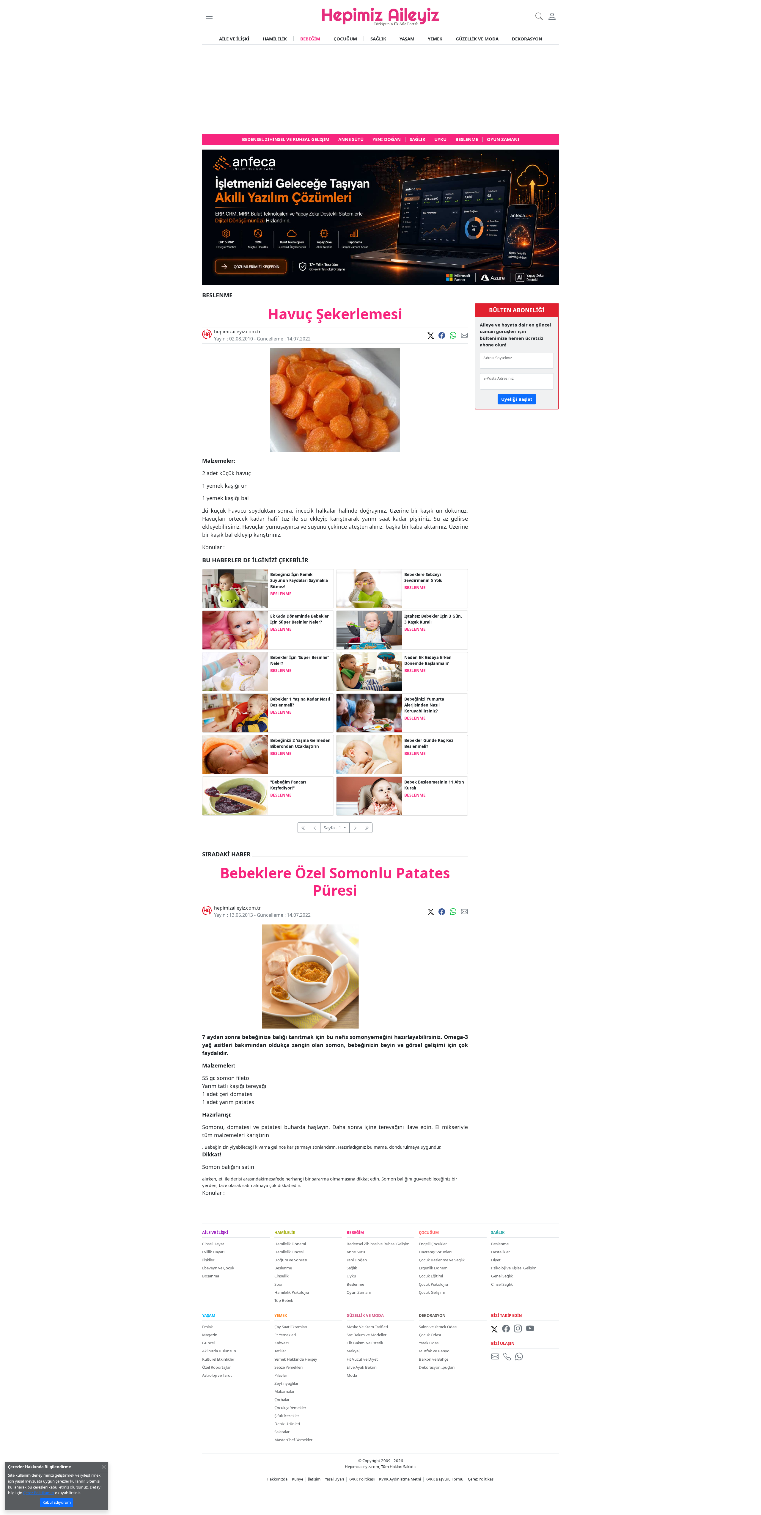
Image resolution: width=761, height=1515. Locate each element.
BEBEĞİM (310, 39)
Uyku (351, 1276)
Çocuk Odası (430, 1334)
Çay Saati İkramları (290, 1326)
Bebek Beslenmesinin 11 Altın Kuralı (434, 785)
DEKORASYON (527, 39)
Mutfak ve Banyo (434, 1351)
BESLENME (281, 593)
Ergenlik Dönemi (433, 1268)
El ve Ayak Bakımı (362, 1367)
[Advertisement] (380, 89)
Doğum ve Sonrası (290, 1260)
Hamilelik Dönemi (290, 1243)
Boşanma (210, 1276)
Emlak (207, 1326)
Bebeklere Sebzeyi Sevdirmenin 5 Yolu (423, 577)
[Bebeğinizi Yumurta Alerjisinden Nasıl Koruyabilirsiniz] (369, 712)
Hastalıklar (500, 1252)
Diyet (496, 1260)
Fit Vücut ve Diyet (362, 1359)
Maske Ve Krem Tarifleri (367, 1326)
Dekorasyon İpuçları (437, 1367)
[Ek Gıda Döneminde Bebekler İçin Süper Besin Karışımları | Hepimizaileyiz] (235, 629)
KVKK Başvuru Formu (444, 1479)
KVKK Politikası (361, 1479)
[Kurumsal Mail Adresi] (496, 1356)
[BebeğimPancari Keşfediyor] (235, 795)
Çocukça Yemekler (290, 1407)
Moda (352, 1375)
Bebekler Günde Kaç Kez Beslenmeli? (428, 743)
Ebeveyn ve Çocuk (218, 1268)
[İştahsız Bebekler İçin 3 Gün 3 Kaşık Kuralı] (369, 629)
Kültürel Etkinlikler (218, 1359)
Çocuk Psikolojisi (433, 1284)
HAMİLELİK (275, 39)
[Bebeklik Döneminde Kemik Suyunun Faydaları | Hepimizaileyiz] (235, 588)
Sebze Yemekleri (288, 1367)
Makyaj (353, 1351)
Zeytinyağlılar (286, 1383)
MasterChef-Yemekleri (293, 1439)
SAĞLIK (378, 39)
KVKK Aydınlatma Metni (400, 1479)
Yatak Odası (429, 1343)
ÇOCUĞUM (345, 39)
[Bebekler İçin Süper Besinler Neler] (235, 671)
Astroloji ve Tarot (217, 1375)
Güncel (208, 1343)
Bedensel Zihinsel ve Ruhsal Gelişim (378, 1243)
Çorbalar (282, 1399)
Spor (278, 1284)
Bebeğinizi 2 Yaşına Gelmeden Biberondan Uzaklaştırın (300, 743)
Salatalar (282, 1431)
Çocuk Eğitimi (431, 1276)
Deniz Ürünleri (287, 1423)
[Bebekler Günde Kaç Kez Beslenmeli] (369, 754)
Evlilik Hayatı (213, 1252)
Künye (297, 1479)
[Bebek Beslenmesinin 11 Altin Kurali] (369, 795)
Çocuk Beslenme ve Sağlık (442, 1260)
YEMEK (435, 39)
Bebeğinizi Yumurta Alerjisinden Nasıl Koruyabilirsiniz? (424, 705)
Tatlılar (280, 1351)
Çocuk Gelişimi (432, 1292)
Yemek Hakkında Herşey (295, 1359)
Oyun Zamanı (359, 1292)
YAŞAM (407, 39)
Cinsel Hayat (213, 1243)
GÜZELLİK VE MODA (477, 39)
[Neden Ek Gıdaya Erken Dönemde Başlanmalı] (369, 671)
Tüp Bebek (283, 1300)
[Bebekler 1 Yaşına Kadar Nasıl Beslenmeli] (235, 712)
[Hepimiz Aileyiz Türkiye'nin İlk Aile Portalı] (380, 16)
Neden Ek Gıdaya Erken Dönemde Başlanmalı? (428, 660)
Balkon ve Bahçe (433, 1359)
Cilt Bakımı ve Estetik (365, 1343)
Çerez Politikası (481, 1479)
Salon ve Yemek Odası (438, 1326)
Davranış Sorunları (435, 1252)
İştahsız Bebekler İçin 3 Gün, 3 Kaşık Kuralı (433, 619)
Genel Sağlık (502, 1276)
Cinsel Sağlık (502, 1284)
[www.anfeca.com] (380, 217)
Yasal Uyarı (334, 1479)
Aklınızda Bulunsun (219, 1351)
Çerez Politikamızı (38, 1492)
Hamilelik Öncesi (289, 1252)
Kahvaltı (281, 1343)
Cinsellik (281, 1276)
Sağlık (352, 1268)
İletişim (314, 1479)
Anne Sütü (356, 1252)
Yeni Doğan (357, 1260)
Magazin (209, 1334)
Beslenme (283, 1268)
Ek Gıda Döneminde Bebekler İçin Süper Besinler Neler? (299, 619)
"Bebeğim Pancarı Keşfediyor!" (288, 785)
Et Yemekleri (285, 1334)
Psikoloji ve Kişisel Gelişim (513, 1268)
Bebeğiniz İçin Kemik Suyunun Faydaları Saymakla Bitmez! (299, 580)
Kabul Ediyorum (57, 1502)
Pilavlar (280, 1375)
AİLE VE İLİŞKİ (234, 39)
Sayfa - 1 (333, 827)
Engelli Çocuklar (433, 1243)
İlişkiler (208, 1260)
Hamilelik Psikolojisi (291, 1292)
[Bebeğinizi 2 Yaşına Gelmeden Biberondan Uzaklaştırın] (235, 754)
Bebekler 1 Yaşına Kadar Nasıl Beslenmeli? (300, 702)
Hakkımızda (277, 1479)
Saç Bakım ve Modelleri (367, 1334)
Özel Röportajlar (216, 1367)
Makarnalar (284, 1391)
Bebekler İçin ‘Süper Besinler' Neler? (299, 660)
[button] (209, 16)
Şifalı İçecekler (286, 1415)
